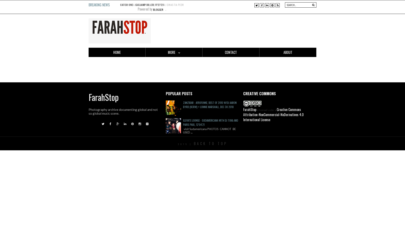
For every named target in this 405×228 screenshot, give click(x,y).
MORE (172, 52)
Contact (231, 52)
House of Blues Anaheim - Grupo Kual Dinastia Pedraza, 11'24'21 (159, 5)
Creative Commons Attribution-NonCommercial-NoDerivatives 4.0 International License (273, 114)
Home (117, 52)
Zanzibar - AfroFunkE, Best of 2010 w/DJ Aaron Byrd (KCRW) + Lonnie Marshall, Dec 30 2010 (210, 104)
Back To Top (210, 143)
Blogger (158, 9)
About (288, 52)
